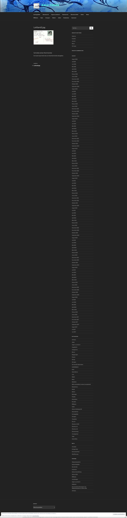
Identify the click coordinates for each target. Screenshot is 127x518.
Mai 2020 (74, 245)
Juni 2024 (74, 123)
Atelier (82, 14)
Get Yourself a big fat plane (77, 364)
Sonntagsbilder (36, 14)
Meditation (74, 381)
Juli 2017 (74, 329)
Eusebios (74, 38)
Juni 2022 (74, 183)
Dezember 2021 (75, 198)
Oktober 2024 (75, 113)
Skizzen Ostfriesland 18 (77, 409)
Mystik (73, 389)
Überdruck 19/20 (74, 14)
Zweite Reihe (74, 438)
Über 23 (73, 421)
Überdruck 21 (65, 14)
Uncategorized (75, 434)
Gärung (73, 359)
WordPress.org (75, 454)
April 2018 (74, 307)
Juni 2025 (74, 93)
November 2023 (75, 141)
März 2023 (74, 160)
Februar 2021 (75, 222)
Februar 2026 (75, 74)
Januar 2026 (74, 76)
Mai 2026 (74, 66)
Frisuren (73, 357)
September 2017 (75, 324)
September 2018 (75, 294)
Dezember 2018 (75, 287)
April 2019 (74, 277)
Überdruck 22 (46, 14)
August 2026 (74, 59)
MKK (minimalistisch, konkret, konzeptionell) (81, 384)
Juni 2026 (74, 64)
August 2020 (75, 237)
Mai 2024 (74, 126)
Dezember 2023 (75, 138)
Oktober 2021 (75, 203)
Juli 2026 (74, 61)
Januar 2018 (74, 314)
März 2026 (74, 71)
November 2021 (75, 200)
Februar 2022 (75, 193)
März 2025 (74, 101)
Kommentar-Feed (75, 451)
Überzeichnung (75, 431)
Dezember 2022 (75, 168)
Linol (73, 374)
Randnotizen (66, 17)
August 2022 (74, 178)
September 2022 (75, 175)
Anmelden (74, 446)
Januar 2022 (74, 195)
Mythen (73, 391)
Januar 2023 (74, 165)
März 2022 (74, 190)
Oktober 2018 (75, 292)
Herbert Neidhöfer (76, 464)
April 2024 (74, 128)
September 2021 (75, 205)
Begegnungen (75, 354)
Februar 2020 (75, 252)
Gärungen (74, 362)
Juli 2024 (74, 121)
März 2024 (74, 131)
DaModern (74, 484)
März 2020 (74, 250)
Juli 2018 (74, 299)
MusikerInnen (75, 386)
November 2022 (75, 170)
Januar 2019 (74, 284)
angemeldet (41, 55)
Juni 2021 (74, 212)
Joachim (73, 41)
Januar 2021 (74, 225)
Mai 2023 (74, 155)
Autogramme (75, 349)
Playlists (73, 396)
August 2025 (74, 88)
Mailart (54, 17)
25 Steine (74, 339)
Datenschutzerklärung (76, 471)
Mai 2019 (74, 274)
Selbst (59, 17)
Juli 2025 (74, 91)
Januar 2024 (74, 136)
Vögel (41, 17)
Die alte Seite (74, 466)
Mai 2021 (74, 215)
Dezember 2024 (75, 108)
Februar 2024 (75, 133)
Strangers (47, 17)
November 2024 (75, 111)
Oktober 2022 (75, 173)
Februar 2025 (75, 103)
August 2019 (74, 267)
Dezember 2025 (75, 79)
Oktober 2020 (75, 232)
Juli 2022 (74, 180)
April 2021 (74, 217)
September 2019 (75, 265)
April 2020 (74, 247)
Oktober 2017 (75, 322)
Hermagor (74, 46)
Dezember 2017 (75, 317)
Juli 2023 (74, 150)
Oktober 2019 (75, 262)
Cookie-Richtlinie (35, 515)
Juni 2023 (74, 153)
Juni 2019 (74, 272)
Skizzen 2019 (75, 474)
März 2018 (74, 309)
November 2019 (75, 260)
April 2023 (74, 158)
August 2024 (74, 118)
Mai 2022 (74, 185)
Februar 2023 (75, 163)
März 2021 (74, 220)
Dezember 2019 (75, 257)
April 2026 (74, 69)
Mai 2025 (74, 96)
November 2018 (75, 289)
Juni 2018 (74, 302)
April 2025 (74, 98)
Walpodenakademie (76, 462)
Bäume (73, 352)
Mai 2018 (74, 304)
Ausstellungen (75, 479)
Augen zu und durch (55, 14)
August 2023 (74, 148)
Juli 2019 (74, 270)
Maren (73, 43)
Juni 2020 (74, 242)
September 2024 (75, 116)
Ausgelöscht (74, 347)
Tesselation (74, 419)
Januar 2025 (74, 106)
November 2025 (75, 81)
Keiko (73, 369)
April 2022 (74, 188)
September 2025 (75, 86)
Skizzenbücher (75, 411)
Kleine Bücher (75, 372)
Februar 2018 (75, 312)
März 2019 (74, 279)
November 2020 (75, 230)
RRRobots (35, 17)
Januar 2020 (74, 255)
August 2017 (74, 327)
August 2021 (74, 207)
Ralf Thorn (50, 5)
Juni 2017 (74, 331)
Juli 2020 (74, 240)
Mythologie (74, 394)
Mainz (87, 14)
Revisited (74, 401)
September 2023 (75, 145)
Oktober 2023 (75, 143)
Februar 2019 (75, 282)
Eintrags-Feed (75, 449)
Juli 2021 (74, 210)
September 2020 (75, 235)
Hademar (74, 36)
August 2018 (74, 297)
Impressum (73, 17)
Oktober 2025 (75, 83)
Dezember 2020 (75, 227)
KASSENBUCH (75, 367)
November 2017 (75, 319)
